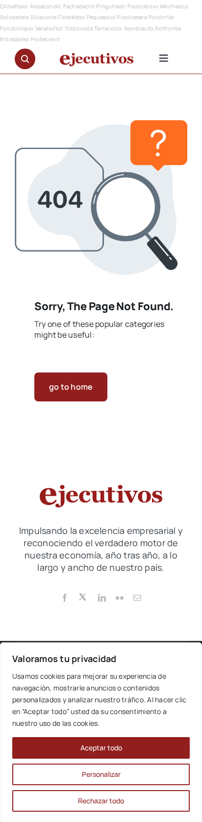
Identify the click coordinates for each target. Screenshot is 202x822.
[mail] (137, 598)
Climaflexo (14, 6)
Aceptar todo (101, 747)
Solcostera (14, 17)
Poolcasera (132, 17)
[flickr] (120, 598)
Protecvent (45, 39)
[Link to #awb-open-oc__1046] (25, 59)
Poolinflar (162, 17)
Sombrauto (138, 28)
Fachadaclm (79, 6)
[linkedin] (102, 598)
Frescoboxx (142, 6)
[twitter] (83, 596)
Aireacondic (46, 6)
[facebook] (65, 598)
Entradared (14, 39)
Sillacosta (43, 17)
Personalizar (101, 774)
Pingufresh (111, 6)
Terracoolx (108, 28)
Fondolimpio (17, 28)
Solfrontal (168, 28)
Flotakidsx (71, 17)
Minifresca (174, 6)
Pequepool (101, 17)
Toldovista (79, 28)
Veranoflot (49, 28)
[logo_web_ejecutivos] (96, 57)
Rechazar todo (101, 800)
